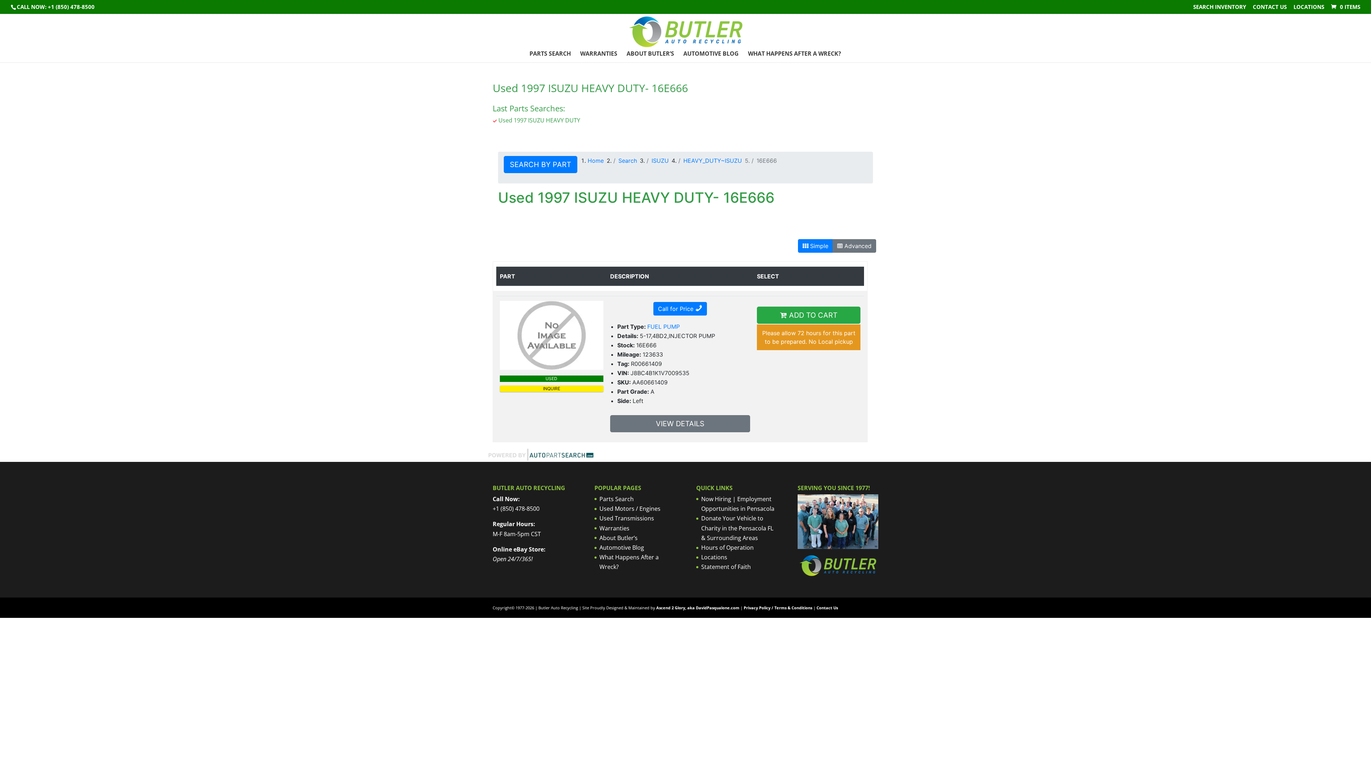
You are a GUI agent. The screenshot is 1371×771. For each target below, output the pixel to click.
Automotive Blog (711, 54)
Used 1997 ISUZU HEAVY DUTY (539, 120)
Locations (1309, 7)
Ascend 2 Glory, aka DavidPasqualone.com (697, 607)
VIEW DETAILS (680, 423)
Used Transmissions (626, 518)
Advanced (857, 246)
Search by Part (540, 164)
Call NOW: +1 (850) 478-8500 (56, 6)
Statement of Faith (726, 567)
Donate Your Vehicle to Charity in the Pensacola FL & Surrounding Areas (737, 527)
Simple (818, 246)
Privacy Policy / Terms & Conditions (778, 607)
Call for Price (676, 308)
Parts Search (550, 54)
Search (627, 160)
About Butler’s (650, 54)
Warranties (598, 54)
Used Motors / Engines (630, 509)
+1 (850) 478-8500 (516, 509)
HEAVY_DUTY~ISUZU (712, 160)
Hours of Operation (727, 547)
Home (596, 160)
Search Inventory (1219, 7)
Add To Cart (812, 315)
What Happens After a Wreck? (794, 54)
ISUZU (660, 160)
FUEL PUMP (663, 326)
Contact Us (1270, 7)
